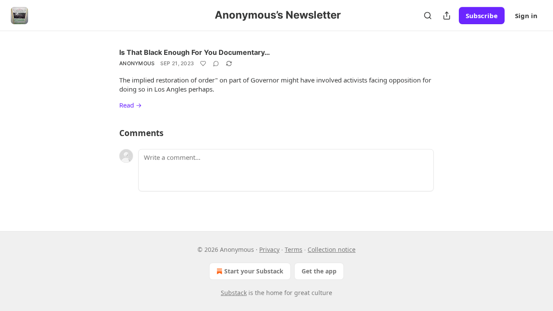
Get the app (319, 271)
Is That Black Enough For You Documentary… (194, 52)
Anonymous (137, 63)
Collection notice (332, 249)
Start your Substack (253, 271)
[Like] (203, 63)
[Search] (427, 15)
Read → (130, 105)
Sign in (526, 15)
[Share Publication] (446, 15)
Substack (234, 293)
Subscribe (482, 15)
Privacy (269, 249)
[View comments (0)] (216, 63)
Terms (293, 249)
